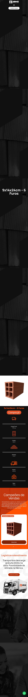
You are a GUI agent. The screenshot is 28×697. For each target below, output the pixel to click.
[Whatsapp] (24, 693)
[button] (14, 5)
